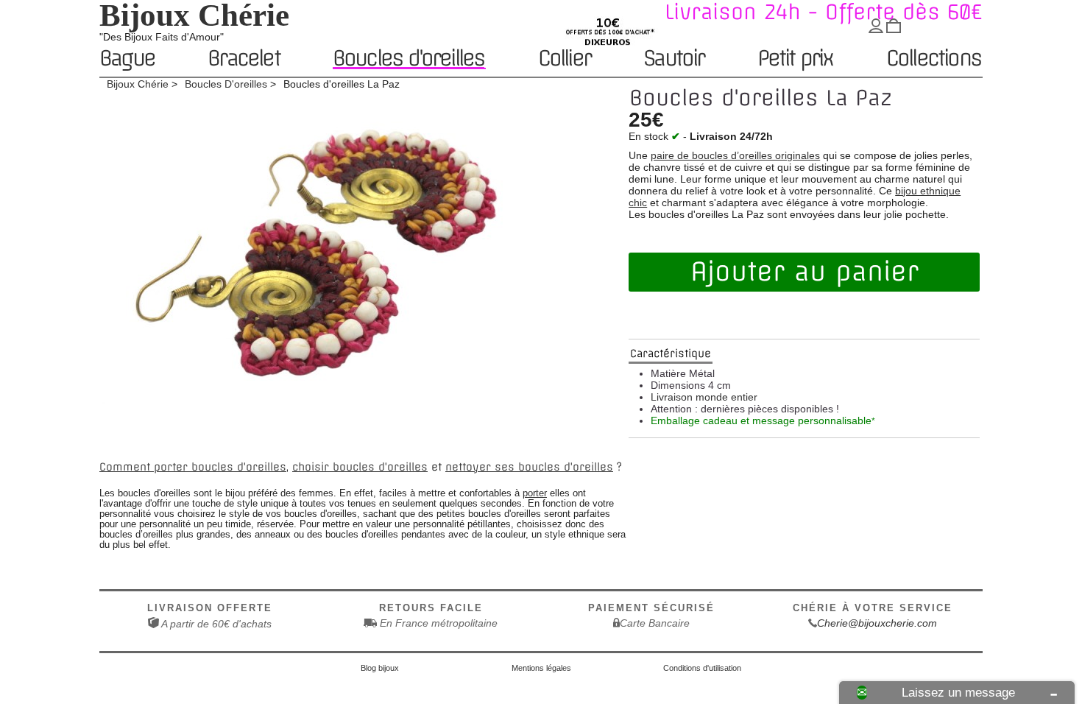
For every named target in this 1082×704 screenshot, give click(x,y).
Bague (127, 59)
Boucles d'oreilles (409, 58)
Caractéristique (670, 353)
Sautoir (673, 59)
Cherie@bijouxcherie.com (877, 623)
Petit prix (795, 59)
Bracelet (244, 59)
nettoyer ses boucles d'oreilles (529, 467)
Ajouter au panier (804, 271)
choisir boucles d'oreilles (360, 467)
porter (535, 493)
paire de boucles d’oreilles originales (735, 155)
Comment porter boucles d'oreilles (192, 467)
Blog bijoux (380, 667)
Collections (933, 59)
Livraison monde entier (704, 397)
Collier (564, 59)
